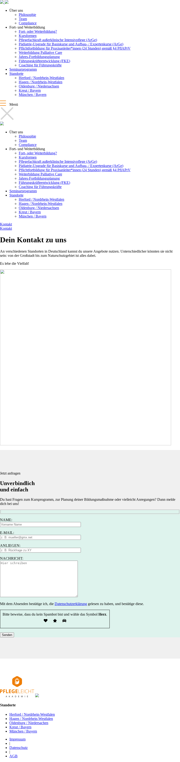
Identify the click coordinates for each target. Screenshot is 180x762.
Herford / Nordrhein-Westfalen (41, 78)
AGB (13, 756)
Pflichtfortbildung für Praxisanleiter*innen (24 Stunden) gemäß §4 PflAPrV (75, 48)
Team (23, 19)
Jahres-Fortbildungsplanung (39, 57)
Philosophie (27, 15)
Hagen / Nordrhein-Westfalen (40, 82)
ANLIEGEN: (10, 546)
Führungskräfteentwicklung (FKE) (44, 61)
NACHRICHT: (11, 558)
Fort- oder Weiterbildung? (38, 31)
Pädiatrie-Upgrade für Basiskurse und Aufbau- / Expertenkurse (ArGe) (71, 44)
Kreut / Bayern (30, 90)
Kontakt (6, 224)
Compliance (28, 23)
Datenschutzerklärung (71, 604)
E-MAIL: (7, 533)
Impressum (17, 739)
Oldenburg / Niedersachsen (39, 86)
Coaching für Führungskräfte (40, 65)
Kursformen (28, 36)
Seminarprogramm (23, 69)
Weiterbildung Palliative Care (40, 52)
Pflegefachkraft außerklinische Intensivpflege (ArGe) (58, 40)
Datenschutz (18, 748)
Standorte (16, 74)
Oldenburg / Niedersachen (28, 723)
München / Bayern (32, 95)
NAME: (6, 520)
